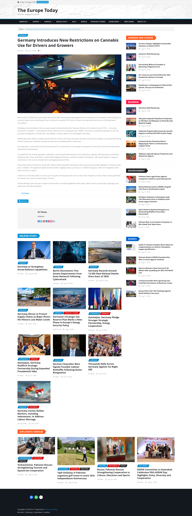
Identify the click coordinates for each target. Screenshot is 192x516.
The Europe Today (38, 10)
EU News (21, 51)
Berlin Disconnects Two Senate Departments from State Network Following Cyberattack (67, 275)
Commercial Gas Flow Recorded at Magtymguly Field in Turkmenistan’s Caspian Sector (153, 143)
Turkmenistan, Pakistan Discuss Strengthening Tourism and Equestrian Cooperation (35, 467)
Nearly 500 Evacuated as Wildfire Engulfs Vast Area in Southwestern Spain (155, 188)
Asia (74, 22)
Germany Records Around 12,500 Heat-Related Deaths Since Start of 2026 (103, 273)
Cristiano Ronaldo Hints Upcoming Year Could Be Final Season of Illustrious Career (155, 282)
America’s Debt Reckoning (149, 54)
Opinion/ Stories (98, 22)
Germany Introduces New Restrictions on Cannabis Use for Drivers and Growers (53, 29)
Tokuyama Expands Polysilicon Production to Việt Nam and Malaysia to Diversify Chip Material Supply (156, 120)
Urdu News (129, 22)
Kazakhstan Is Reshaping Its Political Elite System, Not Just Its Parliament (155, 86)
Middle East (61, 22)
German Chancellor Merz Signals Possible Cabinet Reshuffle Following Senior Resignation (67, 368)
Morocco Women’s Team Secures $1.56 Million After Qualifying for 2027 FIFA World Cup (156, 270)
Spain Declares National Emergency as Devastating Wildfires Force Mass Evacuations (154, 212)
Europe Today (22, 423)
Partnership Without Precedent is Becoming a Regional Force (152, 65)
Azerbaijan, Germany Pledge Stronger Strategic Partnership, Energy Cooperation (103, 321)
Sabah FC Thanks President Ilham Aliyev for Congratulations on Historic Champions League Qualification (156, 247)
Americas (23, 22)
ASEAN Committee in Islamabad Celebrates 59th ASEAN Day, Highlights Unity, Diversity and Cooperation (154, 474)
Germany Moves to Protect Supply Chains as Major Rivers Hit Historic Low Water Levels (34, 316)
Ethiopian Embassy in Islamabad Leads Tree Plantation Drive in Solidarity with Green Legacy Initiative (154, 199)
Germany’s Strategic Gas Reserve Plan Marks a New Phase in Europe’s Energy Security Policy (67, 321)
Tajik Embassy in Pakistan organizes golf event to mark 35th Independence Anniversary (76, 475)
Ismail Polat (57, 329)
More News (114, 22)
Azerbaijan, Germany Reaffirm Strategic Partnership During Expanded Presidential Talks (34, 367)
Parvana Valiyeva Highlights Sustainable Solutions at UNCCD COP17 (155, 45)
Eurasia (48, 22)
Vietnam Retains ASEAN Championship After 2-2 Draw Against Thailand (154, 258)
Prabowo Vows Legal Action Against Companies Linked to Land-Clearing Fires (155, 177)
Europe (36, 22)
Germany (24, 201)
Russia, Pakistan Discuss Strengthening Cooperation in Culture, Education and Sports (113, 472)
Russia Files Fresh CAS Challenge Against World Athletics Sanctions (155, 292)
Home (21, 29)
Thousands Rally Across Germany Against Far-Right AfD (103, 366)
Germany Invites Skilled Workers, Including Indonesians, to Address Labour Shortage (31, 415)
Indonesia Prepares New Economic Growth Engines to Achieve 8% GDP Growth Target (155, 132)
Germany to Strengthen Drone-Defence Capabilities (32, 268)
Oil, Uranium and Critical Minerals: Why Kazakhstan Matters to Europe (154, 76)
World (84, 22)
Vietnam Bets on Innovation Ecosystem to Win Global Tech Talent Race (155, 223)
